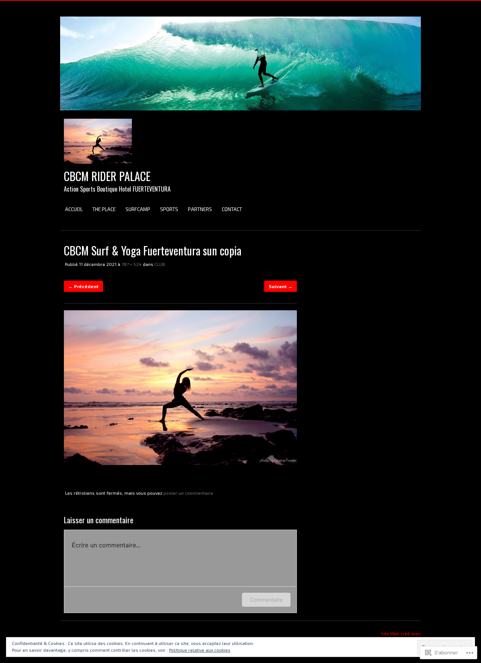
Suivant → (280, 286)
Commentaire (266, 600)
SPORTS (169, 209)
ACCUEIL (74, 209)
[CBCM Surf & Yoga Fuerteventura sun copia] (180, 463)
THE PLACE (104, 209)
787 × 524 (131, 264)
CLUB (159, 264)
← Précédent (83, 286)
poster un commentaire (188, 492)
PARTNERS (200, 209)
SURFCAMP (138, 209)
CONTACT (232, 209)
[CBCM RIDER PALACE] (240, 114)
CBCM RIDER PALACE (107, 176)
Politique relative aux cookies (199, 649)
